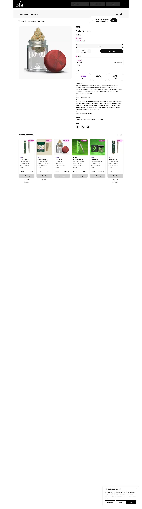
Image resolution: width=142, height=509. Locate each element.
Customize (110, 502)
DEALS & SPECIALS (97, 4)
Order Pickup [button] (76, 4)
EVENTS (113, 4)
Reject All (120, 502)
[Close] (137, 488)
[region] (121, 496)
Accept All (131, 502)
